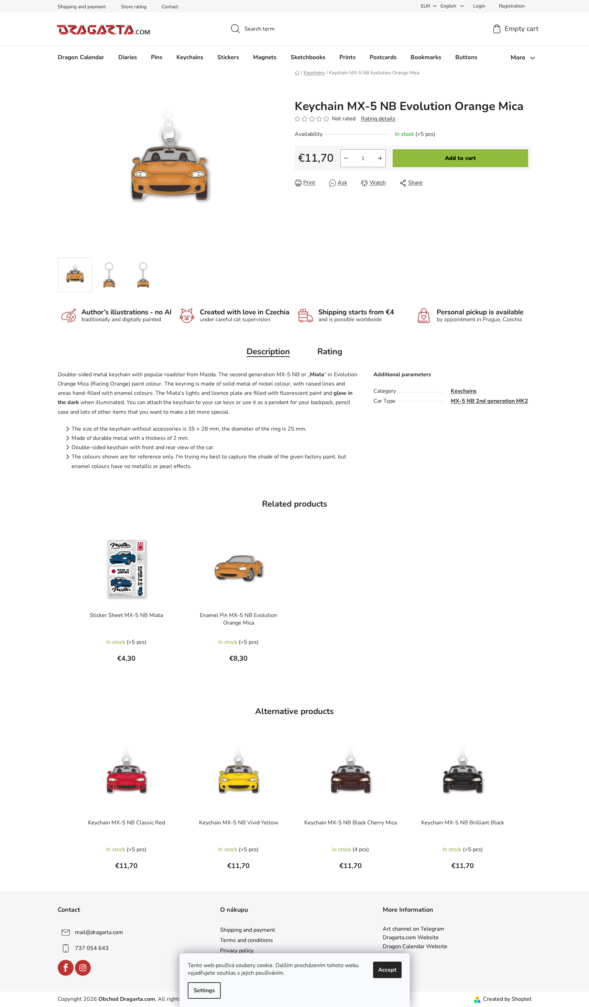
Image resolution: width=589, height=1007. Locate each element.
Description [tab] (268, 351)
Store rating (133, 6)
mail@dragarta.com (99, 932)
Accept (387, 970)
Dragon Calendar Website (415, 947)
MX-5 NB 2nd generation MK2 (489, 401)
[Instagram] (83, 968)
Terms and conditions (246, 940)
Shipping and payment (82, 6)
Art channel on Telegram (413, 929)
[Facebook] (66, 968)
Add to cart (460, 158)
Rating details (378, 118)
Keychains (464, 391)
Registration (512, 6)
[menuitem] (81, 57)
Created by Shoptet (507, 999)
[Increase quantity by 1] (380, 158)
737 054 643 (92, 948)
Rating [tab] (329, 351)
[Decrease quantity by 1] (346, 158)
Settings (204, 990)
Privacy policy (236, 950)
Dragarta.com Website (411, 938)
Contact (170, 6)
